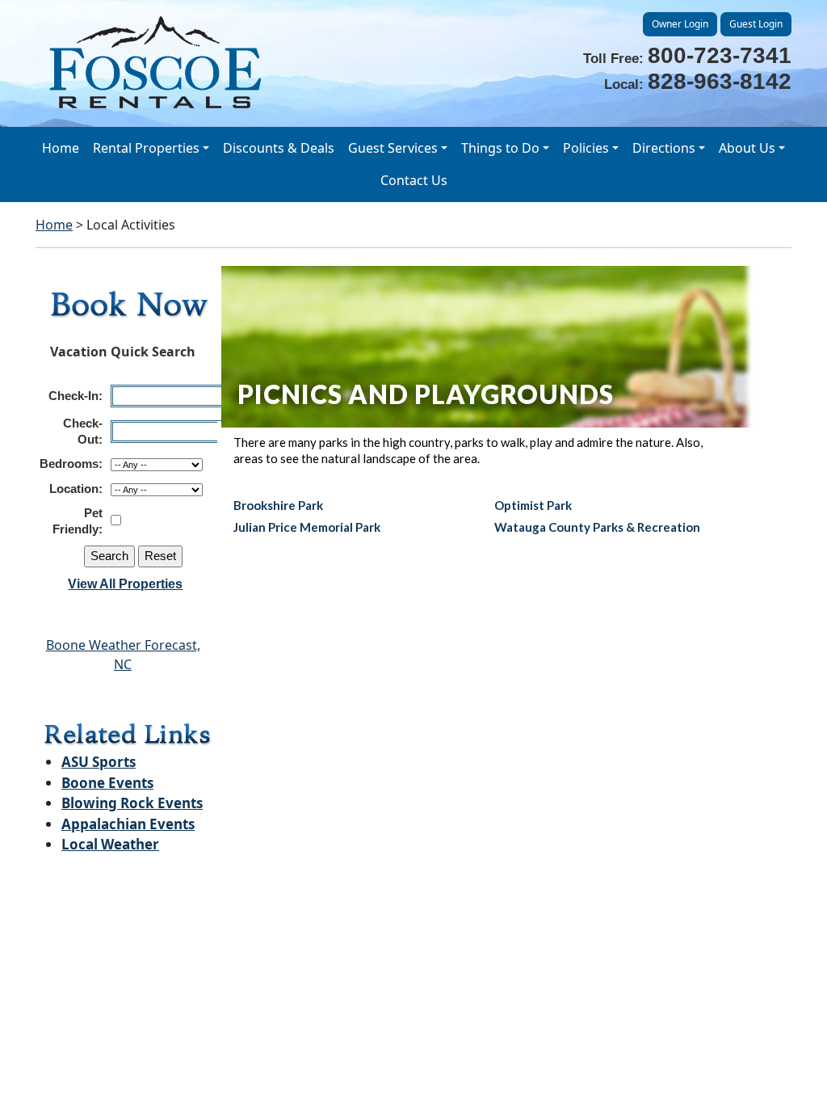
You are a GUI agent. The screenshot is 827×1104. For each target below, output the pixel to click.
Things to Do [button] (500, 148)
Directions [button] (663, 148)
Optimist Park (533, 505)
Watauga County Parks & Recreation (597, 527)
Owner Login (680, 24)
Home (60, 148)
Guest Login (756, 24)
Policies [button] (586, 148)
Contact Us (413, 180)
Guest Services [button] (393, 148)
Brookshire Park (278, 505)
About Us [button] (747, 148)
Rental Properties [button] (146, 148)
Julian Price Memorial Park (306, 527)
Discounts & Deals (278, 148)
